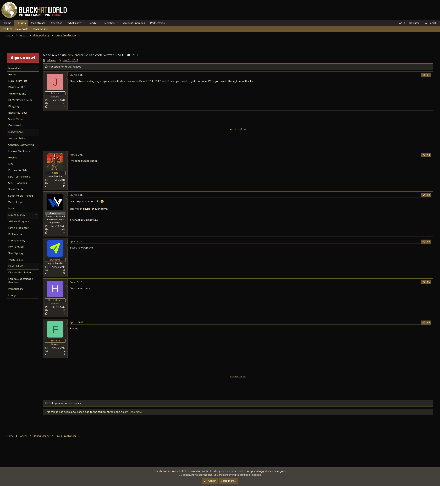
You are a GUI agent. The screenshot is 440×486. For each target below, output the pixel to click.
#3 (428, 195)
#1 (428, 75)
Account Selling (17, 138)
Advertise (56, 23)
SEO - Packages (17, 183)
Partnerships (157, 23)
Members (110, 23)
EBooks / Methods (19, 151)
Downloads (15, 125)
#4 (428, 241)
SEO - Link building (19, 176)
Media (93, 23)
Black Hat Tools (17, 112)
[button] (84, 23)
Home (7, 23)
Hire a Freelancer (18, 228)
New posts (21, 29)
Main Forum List (17, 81)
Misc (10, 164)
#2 (428, 154)
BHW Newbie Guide (20, 100)
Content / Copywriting (21, 145)
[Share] (423, 75)
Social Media (15, 119)
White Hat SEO (17, 93)
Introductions (16, 289)
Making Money (16, 240)
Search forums (39, 29)
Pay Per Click (16, 247)
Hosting (13, 157)
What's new (74, 23)
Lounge (12, 295)
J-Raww (51, 60)
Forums (21, 23)
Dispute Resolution (19, 272)
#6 (428, 322)
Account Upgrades (134, 23)
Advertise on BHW (238, 129)
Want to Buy (15, 259)
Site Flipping (15, 253)
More (11, 208)
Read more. (135, 412)
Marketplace (38, 23)
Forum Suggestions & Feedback (20, 280)
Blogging (13, 106)
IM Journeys (15, 234)
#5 (428, 282)
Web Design (15, 202)
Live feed (7, 29)
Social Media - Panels (20, 195)
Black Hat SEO (16, 87)
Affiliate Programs (19, 221)
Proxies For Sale (18, 170)
